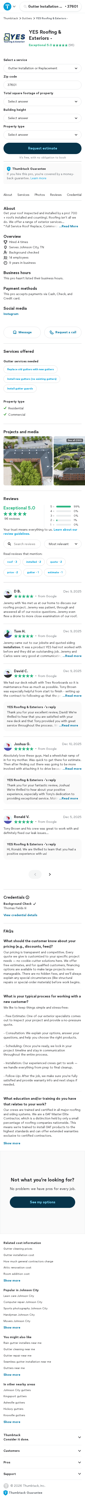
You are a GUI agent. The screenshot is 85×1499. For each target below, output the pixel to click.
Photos (40, 195)
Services (23, 195)
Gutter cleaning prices (17, 1248)
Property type (13, 126)
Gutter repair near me (17, 1355)
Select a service (15, 60)
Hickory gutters (13, 1408)
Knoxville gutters (14, 1415)
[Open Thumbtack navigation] (10, 6)
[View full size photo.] (28, 460)
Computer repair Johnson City (22, 1302)
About (7, 195)
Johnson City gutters (17, 1390)
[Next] (49, 874)
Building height (14, 110)
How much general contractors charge (28, 1261)
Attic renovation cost (17, 1267)
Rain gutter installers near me (22, 1342)
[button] (14, 38)
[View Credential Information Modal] (27, 897)
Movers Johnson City (16, 1321)
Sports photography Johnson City (25, 1308)
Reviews (56, 195)
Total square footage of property (28, 93)
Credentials (75, 195)
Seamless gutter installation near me (27, 1361)
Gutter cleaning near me (19, 1349)
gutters (27, 18)
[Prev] (35, 874)
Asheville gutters (14, 1402)
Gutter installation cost (18, 1255)
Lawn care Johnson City (18, 1296)
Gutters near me (14, 1368)
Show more (11, 1280)
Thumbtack (10, 18)
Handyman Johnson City (19, 1314)
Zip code (10, 76)
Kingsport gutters (15, 1396)
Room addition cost (16, 1273)
